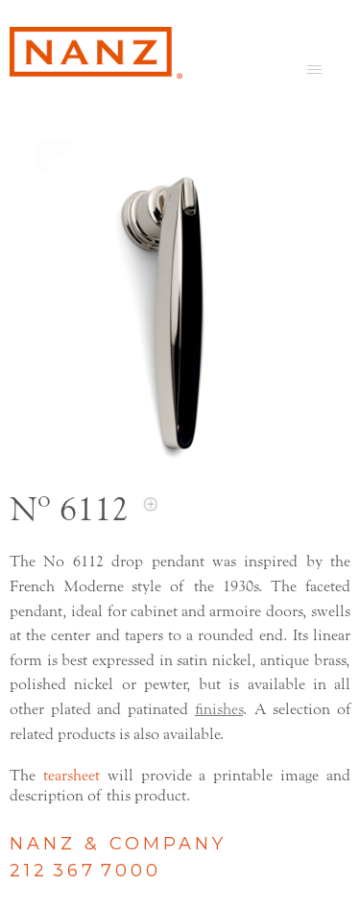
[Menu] (314, 69)
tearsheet (71, 775)
